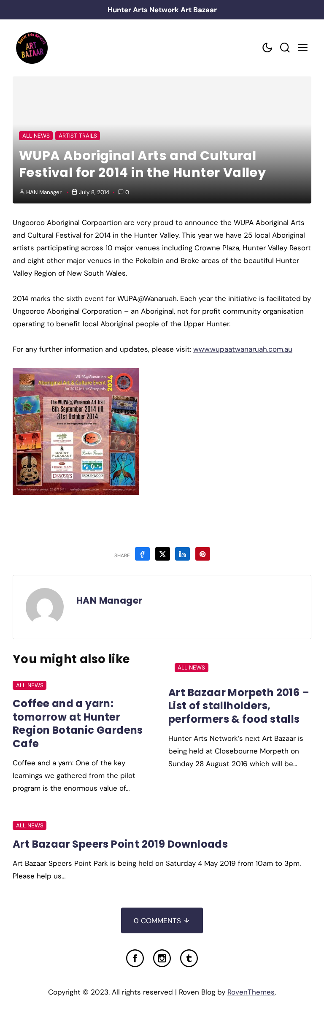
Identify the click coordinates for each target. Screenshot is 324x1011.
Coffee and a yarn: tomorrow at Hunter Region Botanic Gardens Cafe (78, 723)
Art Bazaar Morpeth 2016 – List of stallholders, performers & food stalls (238, 706)
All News (36, 135)
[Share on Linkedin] (182, 554)
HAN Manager (44, 192)
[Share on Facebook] (142, 554)
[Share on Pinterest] (202, 554)
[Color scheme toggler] (267, 48)
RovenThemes (251, 992)
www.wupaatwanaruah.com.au (242, 349)
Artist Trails (78, 135)
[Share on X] (162, 554)
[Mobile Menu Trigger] (302, 48)
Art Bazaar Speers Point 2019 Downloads (120, 844)
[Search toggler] (285, 48)
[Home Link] (32, 48)
